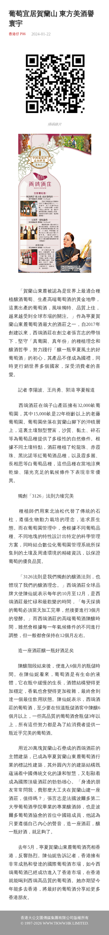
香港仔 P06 (17, 34)
